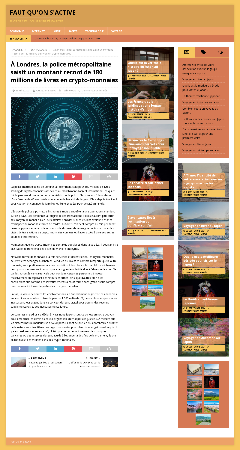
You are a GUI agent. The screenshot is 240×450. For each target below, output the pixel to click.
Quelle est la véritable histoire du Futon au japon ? (144, 67)
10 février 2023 (138, 75)
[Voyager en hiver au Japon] (155, 253)
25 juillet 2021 (23, 90)
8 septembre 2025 (195, 192)
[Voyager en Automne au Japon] (139, 278)
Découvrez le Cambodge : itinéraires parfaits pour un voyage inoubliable (147, 144)
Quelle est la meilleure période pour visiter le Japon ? (200, 261)
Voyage (116, 31)
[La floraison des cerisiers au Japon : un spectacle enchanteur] (139, 290)
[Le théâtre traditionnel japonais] (155, 265)
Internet (38, 31)
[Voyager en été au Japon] (147, 303)
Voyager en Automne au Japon (201, 102)
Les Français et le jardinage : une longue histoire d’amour (145, 105)
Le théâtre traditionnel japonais (145, 185)
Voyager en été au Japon (197, 144)
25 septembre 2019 (140, 114)
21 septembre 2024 (140, 191)
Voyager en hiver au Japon (198, 79)
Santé (72, 31)
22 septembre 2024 (195, 269)
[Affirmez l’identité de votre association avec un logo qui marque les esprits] (139, 253)
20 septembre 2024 (195, 346)
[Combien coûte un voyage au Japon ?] (155, 278)
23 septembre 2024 (195, 230)
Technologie (94, 31)
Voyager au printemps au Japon (201, 150)
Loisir (56, 31)
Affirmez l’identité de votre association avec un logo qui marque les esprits (199, 69)
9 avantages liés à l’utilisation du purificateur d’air (141, 221)
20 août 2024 (137, 153)
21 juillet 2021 (138, 230)
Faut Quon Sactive (46, 90)
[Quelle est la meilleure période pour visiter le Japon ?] (139, 265)
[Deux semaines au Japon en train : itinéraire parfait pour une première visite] (155, 290)
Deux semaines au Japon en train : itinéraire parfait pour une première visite (203, 134)
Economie (17, 31)
